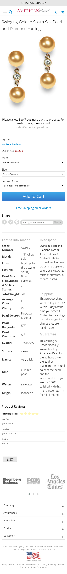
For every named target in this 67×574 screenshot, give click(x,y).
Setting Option (10, 181)
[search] (11, 11)
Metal (5, 158)
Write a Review (11, 144)
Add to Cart (33, 196)
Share (57, 222)
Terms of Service (47, 549)
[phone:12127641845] (56, 11)
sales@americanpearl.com (33, 127)
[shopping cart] (63, 11)
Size (4, 169)
